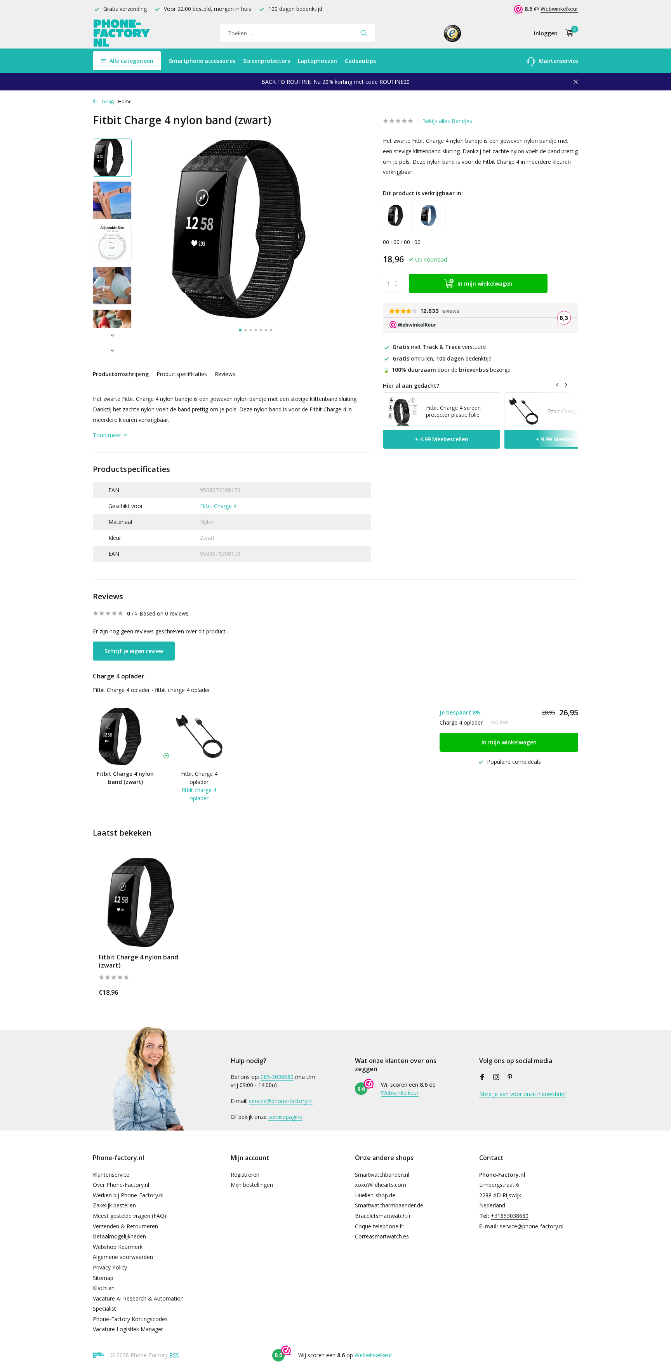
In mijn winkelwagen (485, 283)
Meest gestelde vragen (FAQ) (129, 1215)
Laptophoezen (317, 60)
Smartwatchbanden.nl (382, 1174)
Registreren (245, 1174)
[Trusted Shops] (452, 33)
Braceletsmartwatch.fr (383, 1215)
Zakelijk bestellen (114, 1205)
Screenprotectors (266, 60)
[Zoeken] (363, 33)
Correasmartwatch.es (382, 1236)
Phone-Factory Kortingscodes (130, 1319)
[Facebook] (482, 1077)
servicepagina (285, 1116)
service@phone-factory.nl (281, 1101)
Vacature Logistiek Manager (128, 1329)
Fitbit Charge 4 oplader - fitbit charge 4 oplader (151, 690)
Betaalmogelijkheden (119, 1236)
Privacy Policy (110, 1267)
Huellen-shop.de (375, 1195)
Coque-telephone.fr (379, 1226)
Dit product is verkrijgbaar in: (423, 192)
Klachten (104, 1288)
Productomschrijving (121, 374)
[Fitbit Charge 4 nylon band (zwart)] (149, 902)
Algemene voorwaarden (123, 1257)
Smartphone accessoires (202, 60)
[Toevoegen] (186, 991)
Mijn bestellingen (252, 1184)
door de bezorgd (447, 369)
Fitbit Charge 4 (218, 506)
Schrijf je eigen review (133, 651)
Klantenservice (557, 60)
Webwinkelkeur (559, 8)
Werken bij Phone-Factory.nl (128, 1195)
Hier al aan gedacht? (411, 385)
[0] (567, 33)
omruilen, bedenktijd (442, 358)
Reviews (225, 374)
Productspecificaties (181, 374)
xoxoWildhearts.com (380, 1184)
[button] (240, 330)
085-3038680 (277, 1076)
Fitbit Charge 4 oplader (199, 778)
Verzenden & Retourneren (125, 1226)
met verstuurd (439, 346)
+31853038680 (509, 1215)
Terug (106, 101)
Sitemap (103, 1278)
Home (125, 101)
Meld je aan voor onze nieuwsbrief (522, 1094)
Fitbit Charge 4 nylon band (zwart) (138, 961)
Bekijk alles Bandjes (447, 121)
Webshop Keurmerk (118, 1246)
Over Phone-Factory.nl (121, 1184)
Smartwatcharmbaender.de (389, 1205)
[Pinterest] (510, 1077)
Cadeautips (360, 60)
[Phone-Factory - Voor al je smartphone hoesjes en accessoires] (122, 33)
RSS (174, 1355)
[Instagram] (496, 1077)
